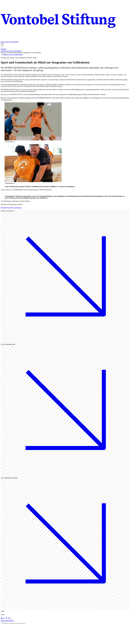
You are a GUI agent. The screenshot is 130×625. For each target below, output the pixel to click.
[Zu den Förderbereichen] (65, 474)
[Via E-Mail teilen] (9, 619)
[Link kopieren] (10, 619)
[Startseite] (65, 21)
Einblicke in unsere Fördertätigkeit (11, 51)
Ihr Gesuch (4, 42)
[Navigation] (1, 47)
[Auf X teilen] (4, 619)
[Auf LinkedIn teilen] (2, 619)
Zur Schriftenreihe (12, 42)
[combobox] (2, 44)
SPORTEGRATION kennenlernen (11, 207)
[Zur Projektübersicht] (65, 341)
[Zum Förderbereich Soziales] (65, 608)
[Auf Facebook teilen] (6, 619)
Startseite (3, 49)
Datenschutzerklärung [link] (7, 620)
